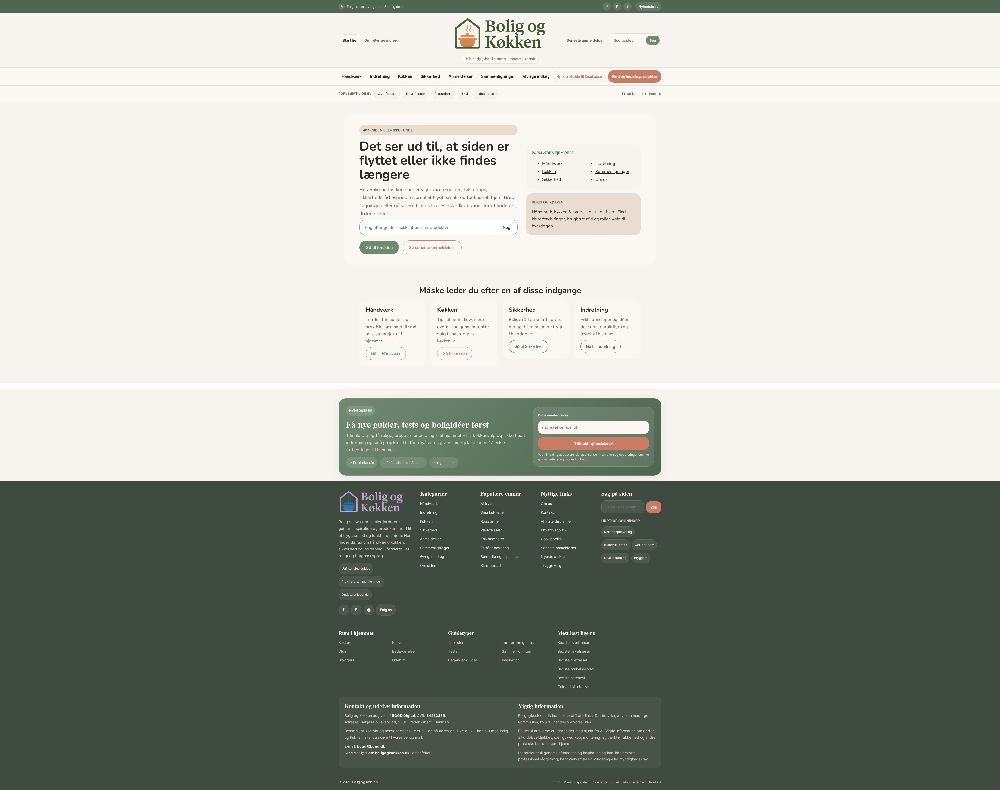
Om (367, 40)
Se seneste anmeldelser (432, 247)
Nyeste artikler (553, 556)
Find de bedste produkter (634, 76)
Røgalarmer (490, 521)
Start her (350, 40)
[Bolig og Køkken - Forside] (500, 33)
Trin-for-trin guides (518, 642)
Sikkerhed (430, 76)
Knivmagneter (492, 539)
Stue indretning (615, 558)
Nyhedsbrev (648, 6)
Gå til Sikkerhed (528, 346)
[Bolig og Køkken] (371, 501)
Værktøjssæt (491, 530)
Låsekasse (485, 94)
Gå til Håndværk (386, 353)
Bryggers (640, 558)
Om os (601, 179)
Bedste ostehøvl (571, 678)
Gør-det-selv (644, 545)
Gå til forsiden (379, 247)
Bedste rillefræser (573, 660)
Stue (342, 651)
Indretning (380, 76)
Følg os (386, 610)
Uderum (399, 660)
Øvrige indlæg (385, 40)
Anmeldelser (460, 76)
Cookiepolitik (552, 539)
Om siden (428, 565)
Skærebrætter (492, 565)
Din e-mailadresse (553, 415)
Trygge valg (551, 565)
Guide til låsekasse (586, 76)
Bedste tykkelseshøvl (576, 669)
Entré (396, 642)
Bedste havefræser (574, 651)
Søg (652, 40)
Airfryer (486, 503)
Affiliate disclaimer (556, 521)
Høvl (464, 94)
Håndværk (352, 76)
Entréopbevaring (494, 547)
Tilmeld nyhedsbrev (593, 443)
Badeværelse (403, 651)
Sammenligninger (498, 76)
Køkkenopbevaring (618, 532)
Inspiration (511, 660)
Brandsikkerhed (615, 545)
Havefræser (415, 94)
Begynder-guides (463, 660)
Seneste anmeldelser (585, 40)
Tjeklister (456, 642)
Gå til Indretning (600, 346)
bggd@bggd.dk (371, 746)
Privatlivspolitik (634, 94)
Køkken (405, 76)
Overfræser (387, 94)
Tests (452, 651)
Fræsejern (443, 94)
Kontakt (655, 94)
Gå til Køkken (455, 353)
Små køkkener (492, 512)
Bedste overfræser (573, 642)
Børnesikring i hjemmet (499, 556)
